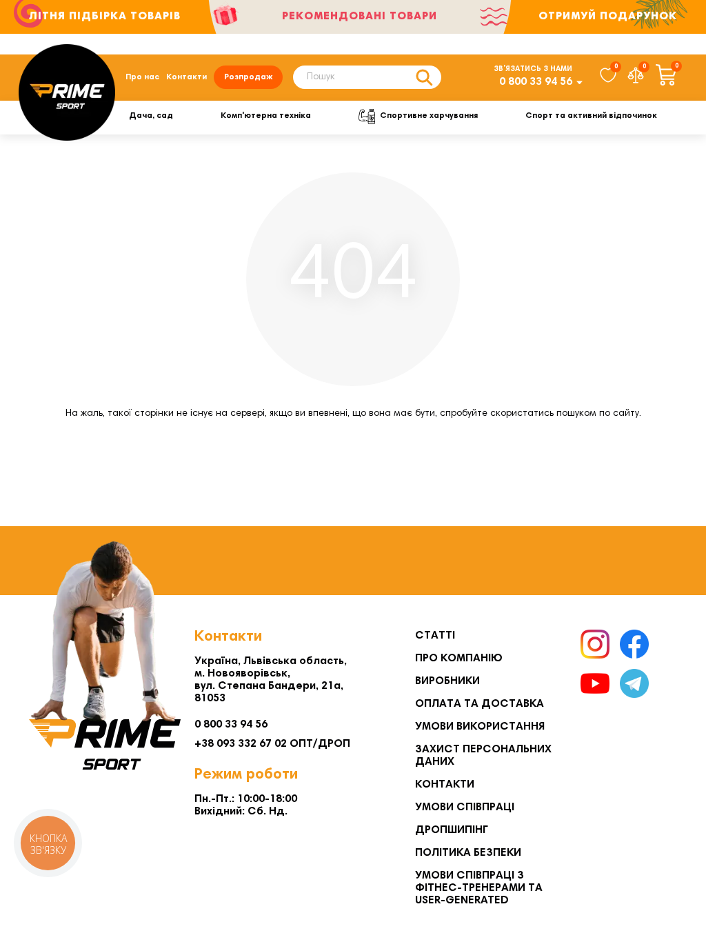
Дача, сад (151, 116)
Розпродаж (248, 77)
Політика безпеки (468, 853)
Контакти (186, 77)
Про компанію (459, 658)
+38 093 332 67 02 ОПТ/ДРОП (272, 744)
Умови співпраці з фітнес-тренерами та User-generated (479, 888)
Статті (435, 635)
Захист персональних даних (483, 756)
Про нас (142, 77)
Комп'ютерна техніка (266, 116)
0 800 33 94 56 (535, 82)
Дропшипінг (451, 830)
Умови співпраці (464, 807)
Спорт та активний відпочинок (591, 116)
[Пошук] (424, 77)
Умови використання (480, 726)
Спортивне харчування (429, 116)
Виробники (447, 681)
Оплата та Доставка (479, 704)
